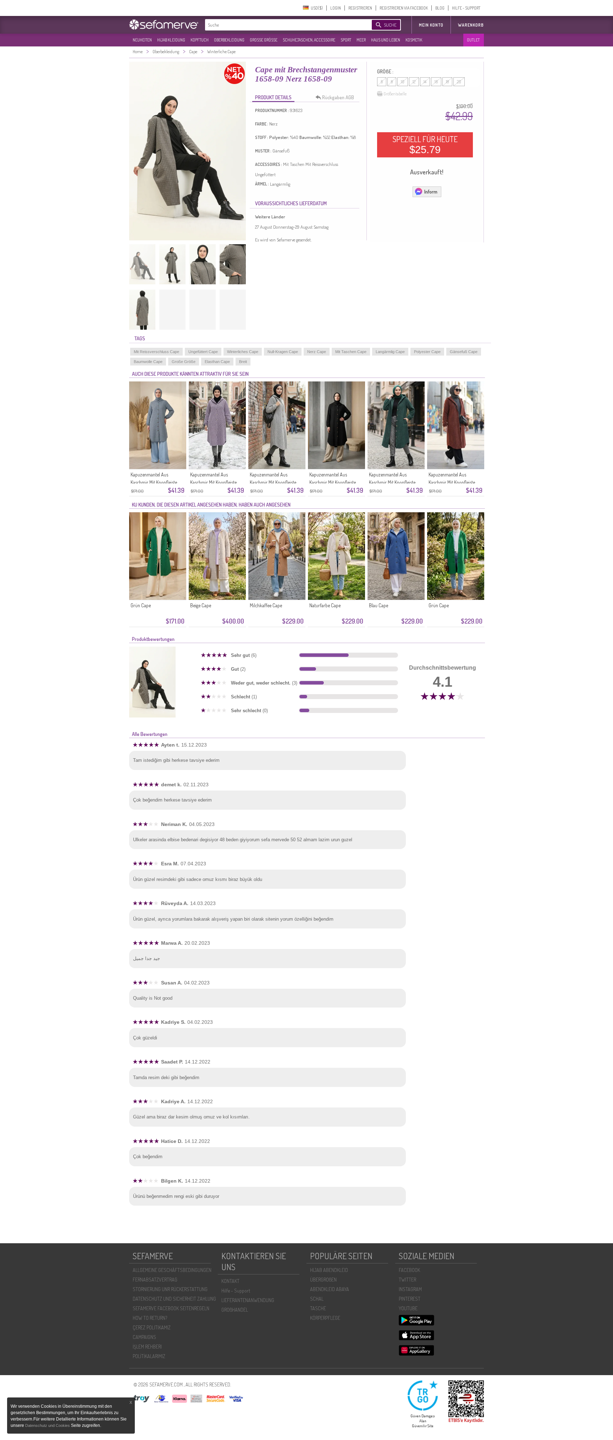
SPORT (346, 40)
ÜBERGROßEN (323, 1280)
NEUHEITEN (142, 40)
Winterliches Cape (242, 352)
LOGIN (335, 8)
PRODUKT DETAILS (273, 97)
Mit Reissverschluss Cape (156, 352)
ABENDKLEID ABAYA (329, 1289)
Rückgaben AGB (338, 97)
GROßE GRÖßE (263, 40)
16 (436, 81)
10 (402, 81)
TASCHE (318, 1308)
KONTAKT (230, 1281)
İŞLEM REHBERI (147, 1347)
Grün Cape (141, 605)
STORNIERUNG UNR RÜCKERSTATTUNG (170, 1289)
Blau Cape (378, 605)
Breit (243, 361)
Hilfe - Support (235, 1291)
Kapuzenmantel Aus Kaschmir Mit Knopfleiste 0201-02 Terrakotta (452, 482)
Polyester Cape (427, 352)
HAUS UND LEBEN (385, 40)
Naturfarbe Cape (325, 605)
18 (447, 81)
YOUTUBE (408, 1308)
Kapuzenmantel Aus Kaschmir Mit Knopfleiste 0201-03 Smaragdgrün (392, 482)
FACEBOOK (409, 1270)
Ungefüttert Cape (203, 352)
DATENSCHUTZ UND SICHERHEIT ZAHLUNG (174, 1299)
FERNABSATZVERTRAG (155, 1280)
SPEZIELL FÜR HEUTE (425, 144)
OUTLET (473, 40)
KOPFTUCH (199, 40)
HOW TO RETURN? (150, 1318)
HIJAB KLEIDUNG (171, 40)
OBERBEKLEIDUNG (229, 40)
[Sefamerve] (165, 24)
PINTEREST (409, 1299)
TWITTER (407, 1280)
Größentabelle (395, 93)
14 (425, 81)
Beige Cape (200, 605)
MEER (361, 40)
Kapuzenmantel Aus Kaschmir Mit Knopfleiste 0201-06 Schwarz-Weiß (273, 482)
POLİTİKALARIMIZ (149, 1356)
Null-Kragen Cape (282, 352)
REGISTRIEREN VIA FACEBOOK (404, 8)
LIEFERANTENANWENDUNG (247, 1300)
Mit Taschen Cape (350, 352)
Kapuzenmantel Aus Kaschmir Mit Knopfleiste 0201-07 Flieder (213, 482)
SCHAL (317, 1299)
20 (459, 81)
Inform (430, 192)
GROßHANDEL (234, 1310)
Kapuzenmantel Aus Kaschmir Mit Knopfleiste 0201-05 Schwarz (332, 482)
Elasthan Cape (217, 361)
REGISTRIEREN (360, 8)
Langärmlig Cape (390, 352)
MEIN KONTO (431, 25)
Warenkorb (471, 25)
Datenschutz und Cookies (48, 1425)
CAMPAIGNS (144, 1337)
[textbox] (282, 24)
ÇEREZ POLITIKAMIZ (152, 1327)
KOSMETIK (413, 40)
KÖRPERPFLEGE (325, 1318)
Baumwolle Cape (148, 361)
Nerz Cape (316, 352)
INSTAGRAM (410, 1289)
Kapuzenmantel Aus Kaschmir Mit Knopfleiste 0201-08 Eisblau (154, 482)
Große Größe (183, 361)
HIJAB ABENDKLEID (329, 1270)
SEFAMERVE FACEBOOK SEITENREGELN (171, 1308)
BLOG (439, 8)
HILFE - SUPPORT (466, 8)
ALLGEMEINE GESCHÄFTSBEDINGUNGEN (172, 1270)
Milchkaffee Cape (266, 605)
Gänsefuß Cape (463, 352)
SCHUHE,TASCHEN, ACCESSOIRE (309, 40)
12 (414, 81)
